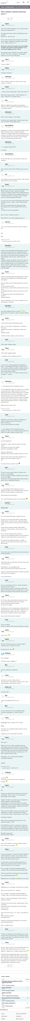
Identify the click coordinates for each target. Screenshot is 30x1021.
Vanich (7, 23)
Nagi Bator (8, 245)
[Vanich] (2, 24)
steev (6, 164)
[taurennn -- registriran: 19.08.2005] (2, 222)
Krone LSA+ (4, 722)
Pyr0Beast (8, 772)
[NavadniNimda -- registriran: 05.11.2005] (2, 126)
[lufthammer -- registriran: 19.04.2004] (2, 77)
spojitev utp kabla (6, 992)
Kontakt (3, 1018)
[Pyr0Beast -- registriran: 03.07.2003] (2, 773)
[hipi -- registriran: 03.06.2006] (2, 175)
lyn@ (6, 360)
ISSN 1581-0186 (19, 1018)
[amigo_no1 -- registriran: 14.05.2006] (2, 687)
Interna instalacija (6, 987)
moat (3, 983)
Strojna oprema (9, 1005)
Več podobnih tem (4, 1009)
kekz (6, 100)
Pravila (2, 1013)
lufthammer (8, 76)
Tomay (7, 675)
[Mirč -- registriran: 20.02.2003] (2, 665)
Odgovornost (4, 1016)
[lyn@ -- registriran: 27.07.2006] (2, 360)
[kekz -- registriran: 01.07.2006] (2, 101)
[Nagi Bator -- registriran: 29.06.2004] (2, 246)
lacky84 (3, 988)
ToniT (6, 339)
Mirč (6, 665)
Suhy (3, 1004)
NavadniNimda (9, 125)
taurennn (7, 222)
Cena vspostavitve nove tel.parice (11, 998)
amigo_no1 (8, 687)
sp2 (2, 236)
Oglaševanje (19, 1016)
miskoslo (3, 999)
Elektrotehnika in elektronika (12, 995)
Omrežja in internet (10, 985)
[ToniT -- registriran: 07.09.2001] (2, 340)
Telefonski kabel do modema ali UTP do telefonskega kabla (12, 981)
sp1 (2, 233)
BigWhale (7, 653)
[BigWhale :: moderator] (2, 654)
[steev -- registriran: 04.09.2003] (2, 164)
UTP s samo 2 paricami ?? (9, 1003)
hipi (6, 174)
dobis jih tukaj (4, 507)
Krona (2, 725)
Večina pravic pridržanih (21, 1013)
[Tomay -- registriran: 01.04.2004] (2, 676)
